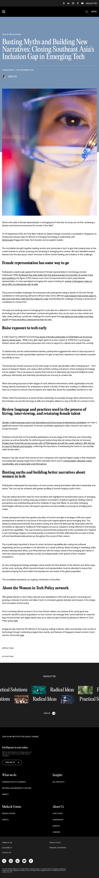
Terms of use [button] (7, 843)
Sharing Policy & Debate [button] (14, 782)
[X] (63, 3)
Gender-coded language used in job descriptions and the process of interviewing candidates (44, 422)
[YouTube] (82, 3)
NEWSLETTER (91, 3)
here (16, 621)
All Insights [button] (58, 782)
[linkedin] (17, 861)
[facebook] (31, 861)
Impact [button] (5, 794)
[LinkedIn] (68, 3)
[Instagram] (73, 3)
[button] (3, 11)
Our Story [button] (58, 813)
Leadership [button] (58, 819)
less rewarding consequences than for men (32, 319)
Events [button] (5, 819)
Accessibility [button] (7, 848)
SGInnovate (7, 240)
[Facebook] (77, 3)
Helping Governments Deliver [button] (16, 788)
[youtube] (24, 861)
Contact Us (6, 853)
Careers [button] (56, 832)
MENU (94, 11)
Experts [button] (56, 826)
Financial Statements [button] (58, 848)
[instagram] (11, 861)
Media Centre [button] (8, 813)
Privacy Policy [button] (55, 843)
